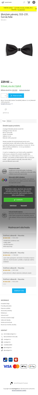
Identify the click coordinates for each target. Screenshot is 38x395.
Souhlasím (19, 200)
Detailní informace (6, 104)
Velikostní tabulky (6, 320)
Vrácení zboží (4, 315)
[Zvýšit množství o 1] (7, 94)
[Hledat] (24, 2)
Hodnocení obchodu (19, 227)
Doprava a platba (5, 308)
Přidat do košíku (17, 95)
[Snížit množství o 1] (7, 97)
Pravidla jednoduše (6, 306)
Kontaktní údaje (5, 304)
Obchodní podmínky (6, 311)
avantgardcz (7, 342)
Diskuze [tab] (9, 121)
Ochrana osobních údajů (7, 318)
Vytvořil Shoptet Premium (21, 383)
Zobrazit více (19, 291)
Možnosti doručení (24, 90)
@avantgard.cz (8, 350)
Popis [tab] (4, 121)
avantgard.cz (7, 339)
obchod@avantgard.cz (10, 334)
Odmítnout (13, 206)
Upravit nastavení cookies (19, 390)
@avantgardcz (8, 347)
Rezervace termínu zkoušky (8, 325)
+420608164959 (8, 345)
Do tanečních (21, 10)
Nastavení (24, 206)
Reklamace (4, 313)
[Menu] (34, 2)
